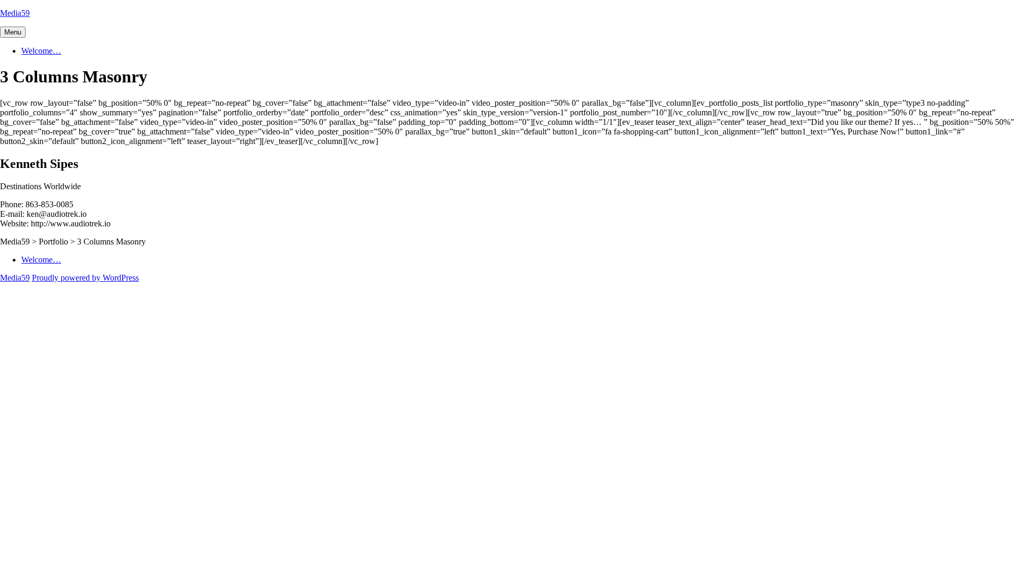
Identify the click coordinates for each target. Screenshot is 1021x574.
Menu (12, 32)
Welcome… (41, 50)
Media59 (15, 13)
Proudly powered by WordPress (85, 277)
